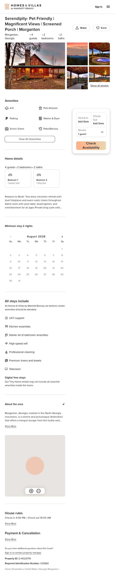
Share (83, 27)
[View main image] (35, 66)
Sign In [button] (98, 6)
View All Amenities (30, 139)
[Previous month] (10, 242)
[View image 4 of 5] (77, 78)
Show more (10, 213)
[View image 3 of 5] (99, 54)
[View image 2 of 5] (77, 54)
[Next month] (62, 242)
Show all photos (99, 85)
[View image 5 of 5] (99, 78)
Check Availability (91, 145)
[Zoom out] (38, 496)
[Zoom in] (31, 496)
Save (104, 27)
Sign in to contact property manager (23, 558)
